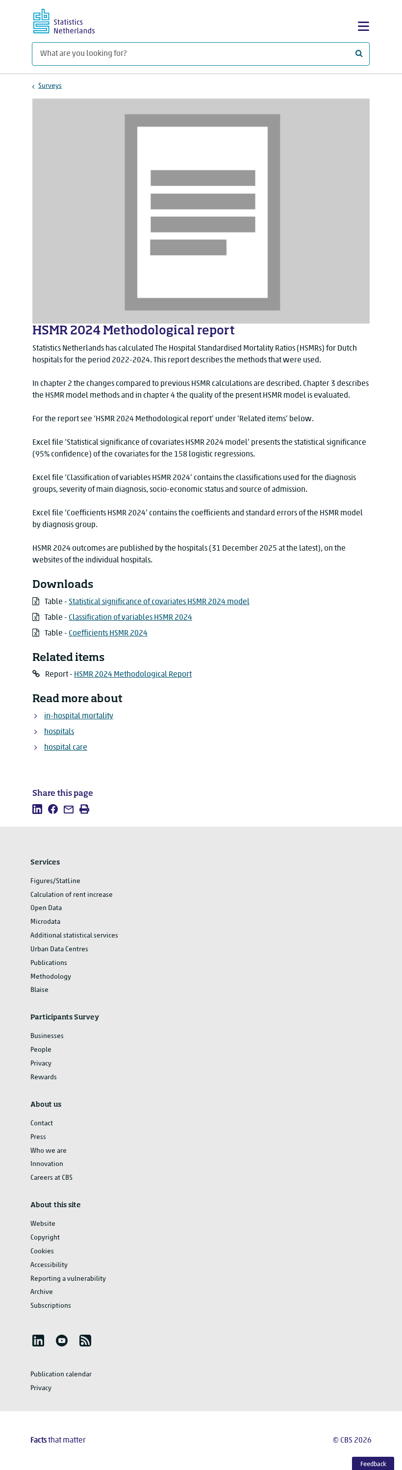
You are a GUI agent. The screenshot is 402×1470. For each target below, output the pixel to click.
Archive (41, 1292)
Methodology (50, 977)
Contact (41, 1123)
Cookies (42, 1251)
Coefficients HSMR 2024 (108, 633)
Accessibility (49, 1265)
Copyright (45, 1238)
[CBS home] (72, 20)
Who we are (48, 1151)
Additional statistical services (74, 936)
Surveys (50, 86)
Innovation (46, 1164)
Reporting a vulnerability (68, 1279)
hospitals (59, 732)
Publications (48, 963)
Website (42, 1224)
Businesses (47, 1036)
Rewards (43, 1077)
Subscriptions (50, 1306)
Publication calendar (61, 1374)
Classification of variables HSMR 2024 (130, 618)
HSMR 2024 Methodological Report (133, 675)
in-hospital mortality (78, 716)
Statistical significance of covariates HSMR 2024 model (159, 602)
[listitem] (37, 809)
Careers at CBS (51, 1178)
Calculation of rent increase (71, 895)
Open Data (46, 908)
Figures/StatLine (55, 881)
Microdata (45, 922)
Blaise (39, 990)
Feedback (373, 1464)
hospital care (65, 748)
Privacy (40, 1064)
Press (38, 1137)
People (40, 1050)
